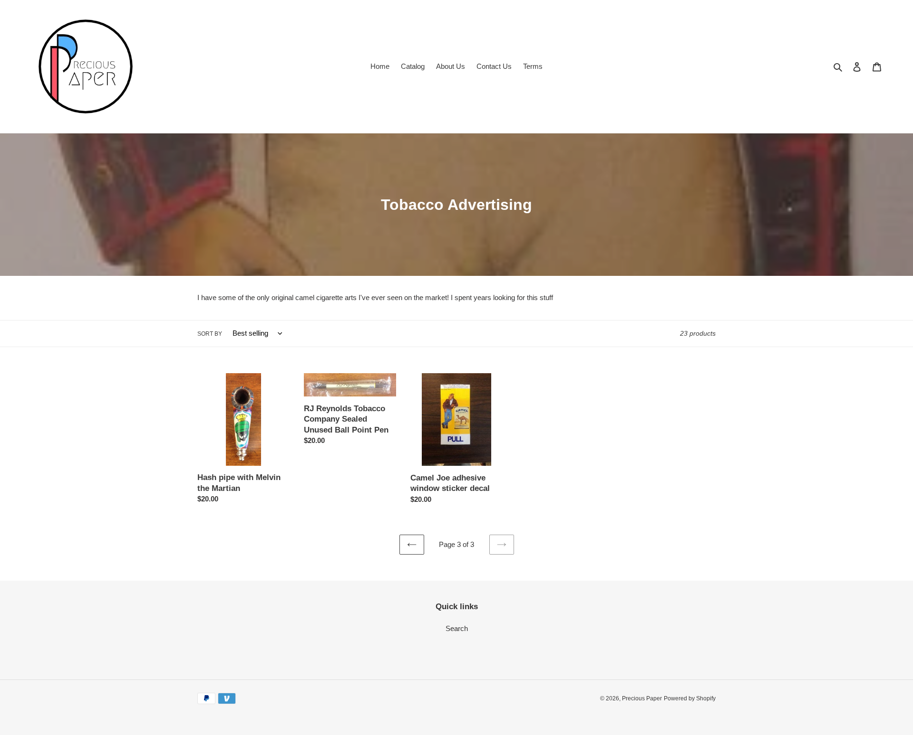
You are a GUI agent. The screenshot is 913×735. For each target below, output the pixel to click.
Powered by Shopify (690, 698)
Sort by (209, 333)
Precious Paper (642, 698)
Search (457, 628)
